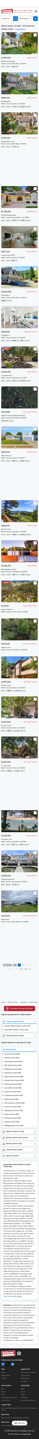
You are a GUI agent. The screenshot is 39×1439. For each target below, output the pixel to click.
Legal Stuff (25, 1369)
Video (23, 1395)
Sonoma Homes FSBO (12, 1092)
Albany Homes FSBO (12, 1122)
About (3, 1392)
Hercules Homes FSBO (12, 1118)
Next (26, 969)
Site (2, 1369)
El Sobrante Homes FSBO (13, 1095)
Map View (21, 1423)
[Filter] (35, 18)
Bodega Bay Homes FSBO (14, 1126)
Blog (2, 1389)
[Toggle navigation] (36, 12)
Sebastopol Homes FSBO (13, 1110)
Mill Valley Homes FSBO (13, 1065)
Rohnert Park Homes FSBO (14, 1080)
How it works (5, 1400)
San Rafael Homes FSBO (13, 1061)
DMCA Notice (25, 1378)
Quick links (25, 1385)
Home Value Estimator (28, 1400)
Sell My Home (5, 1375)
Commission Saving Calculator (21, 1008)
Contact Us (24, 1398)
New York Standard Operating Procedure (15, 1425)
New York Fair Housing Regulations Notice (15, 1418)
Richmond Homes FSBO (13, 1084)
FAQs (3, 1395)
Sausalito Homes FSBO (12, 1073)
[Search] (15, 18)
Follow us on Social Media (12, 1360)
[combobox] (26, 18)
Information (6, 1385)
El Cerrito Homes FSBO (12, 1107)
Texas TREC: (6, 1405)
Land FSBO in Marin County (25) (16, 1030)
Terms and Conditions (28, 1372)
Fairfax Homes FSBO (11, 1058)
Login (22, 1389)
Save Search (20, 29)
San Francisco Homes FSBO (14, 1103)
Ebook (23, 1392)
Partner (3, 1378)
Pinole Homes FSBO (11, 1099)
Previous (9, 965)
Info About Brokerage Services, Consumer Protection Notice (19, 1409)
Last (21, 969)
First (15, 965)
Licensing (24, 1381)
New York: (5, 1414)
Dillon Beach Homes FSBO (14, 1077)
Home (3, 1372)
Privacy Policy (25, 1375)
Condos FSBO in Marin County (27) (17, 1026)
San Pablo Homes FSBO (13, 1088)
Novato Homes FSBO (12, 1054)
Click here (7, 1296)
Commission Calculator (9, 1398)
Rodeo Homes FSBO (11, 1114)
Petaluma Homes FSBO (13, 1069)
